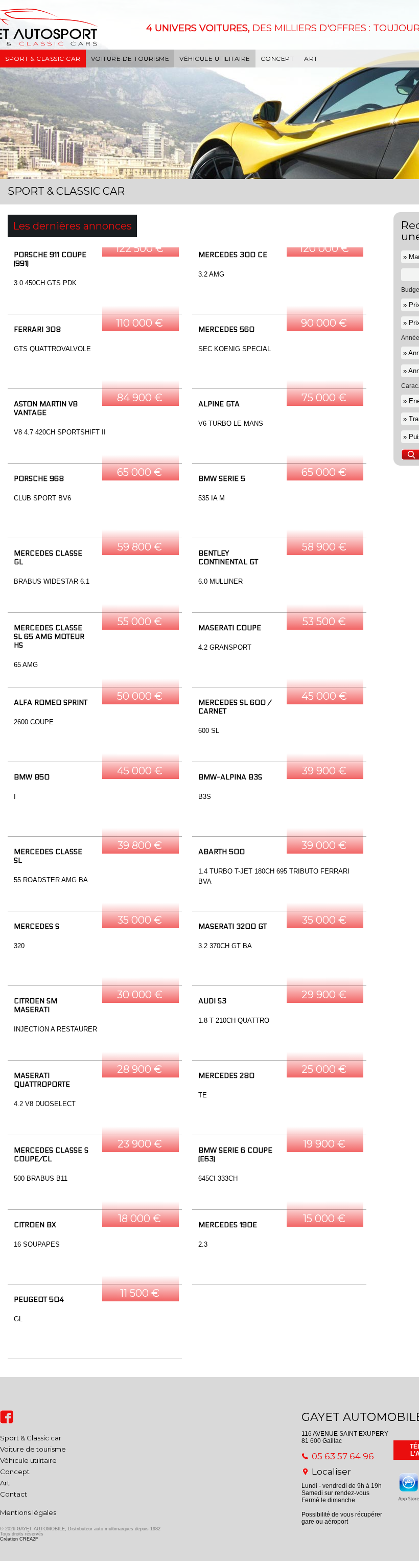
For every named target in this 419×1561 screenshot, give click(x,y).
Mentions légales (28, 1512)
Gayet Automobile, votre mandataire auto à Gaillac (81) (44, 40)
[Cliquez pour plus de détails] (95, 280)
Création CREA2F (19, 1539)
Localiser (331, 1471)
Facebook (6, 1417)
